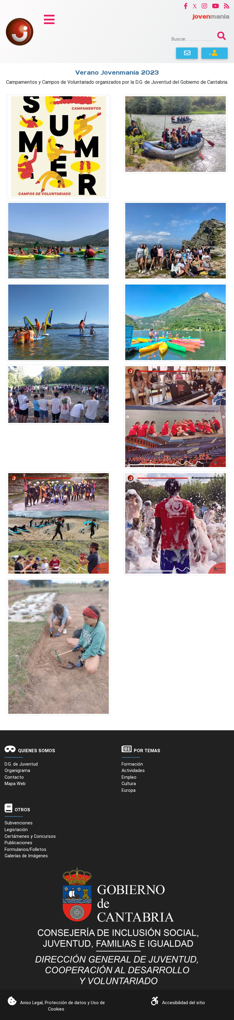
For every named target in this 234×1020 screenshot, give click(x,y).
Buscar (179, 39)
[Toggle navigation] (49, 19)
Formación (132, 764)
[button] (186, 6)
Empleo (129, 777)
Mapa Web (15, 783)
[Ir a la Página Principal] (19, 31)
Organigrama (17, 770)
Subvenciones (19, 823)
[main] (117, 396)
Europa (129, 790)
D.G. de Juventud (21, 764)
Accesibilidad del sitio (183, 1002)
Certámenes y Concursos (30, 836)
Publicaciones (18, 842)
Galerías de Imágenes (26, 856)
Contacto (14, 777)
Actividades (133, 770)
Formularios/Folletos (25, 849)
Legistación (16, 829)
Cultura (129, 783)
